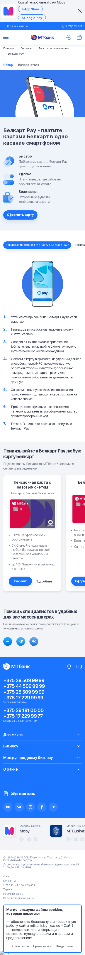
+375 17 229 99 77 (23, 716)
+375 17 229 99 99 (23, 697)
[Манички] (79, 37)
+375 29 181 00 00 (23, 710)
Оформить (20, 581)
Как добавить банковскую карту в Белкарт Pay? (37, 244)
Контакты (9, 880)
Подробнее (44, 581)
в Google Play (32, 18)
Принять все (42, 946)
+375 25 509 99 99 (23, 692)
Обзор (8, 65)
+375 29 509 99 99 (23, 680)
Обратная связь (23, 794)
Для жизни (13, 734)
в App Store (30, 9)
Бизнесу (10, 746)
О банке (10, 769)
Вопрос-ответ (28, 65)
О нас (6, 876)
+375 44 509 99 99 (24, 686)
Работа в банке (13, 893)
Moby (24, 831)
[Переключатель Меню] (6, 37)
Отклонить (20, 946)
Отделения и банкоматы (19, 885)
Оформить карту (20, 215)
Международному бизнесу (28, 758)
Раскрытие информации (18, 898)
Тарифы (8, 889)
